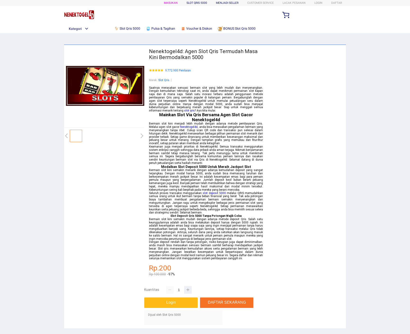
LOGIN (318, 3)
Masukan (171, 3)
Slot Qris (163, 80)
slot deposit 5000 (214, 193)
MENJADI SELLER (227, 3)
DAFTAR (336, 3)
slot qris (189, 110)
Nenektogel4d (189, 127)
